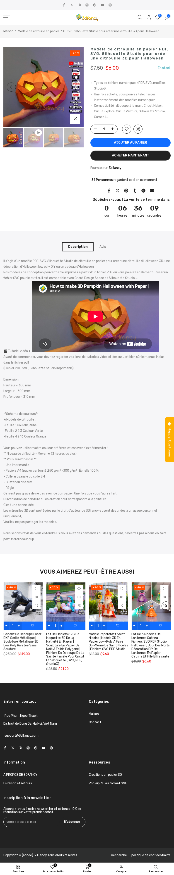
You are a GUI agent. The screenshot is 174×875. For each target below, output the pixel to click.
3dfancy (115, 168)
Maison (8, 31)
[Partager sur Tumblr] (135, 190)
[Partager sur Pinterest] (126, 190)
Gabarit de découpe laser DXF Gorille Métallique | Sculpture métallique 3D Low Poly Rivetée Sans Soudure (22, 641)
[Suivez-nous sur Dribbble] (87, 5)
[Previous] (11, 87)
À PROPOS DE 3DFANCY (20, 775)
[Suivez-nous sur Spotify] (110, 5)
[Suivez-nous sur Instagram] (79, 5)
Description (78, 246)
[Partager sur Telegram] (143, 190)
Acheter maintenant (130, 155)
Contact (95, 722)
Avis (102, 246)
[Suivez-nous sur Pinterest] (94, 5)
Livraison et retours (17, 783)
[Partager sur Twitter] (118, 190)
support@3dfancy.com (22, 736)
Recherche (119, 855)
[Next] (75, 87)
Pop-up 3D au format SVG (108, 783)
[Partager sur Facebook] (109, 190)
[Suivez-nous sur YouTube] (102, 5)
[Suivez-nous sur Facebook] (63, 5)
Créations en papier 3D (105, 775)
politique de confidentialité (151, 855)
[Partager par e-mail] (152, 190)
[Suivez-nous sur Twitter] (71, 5)
